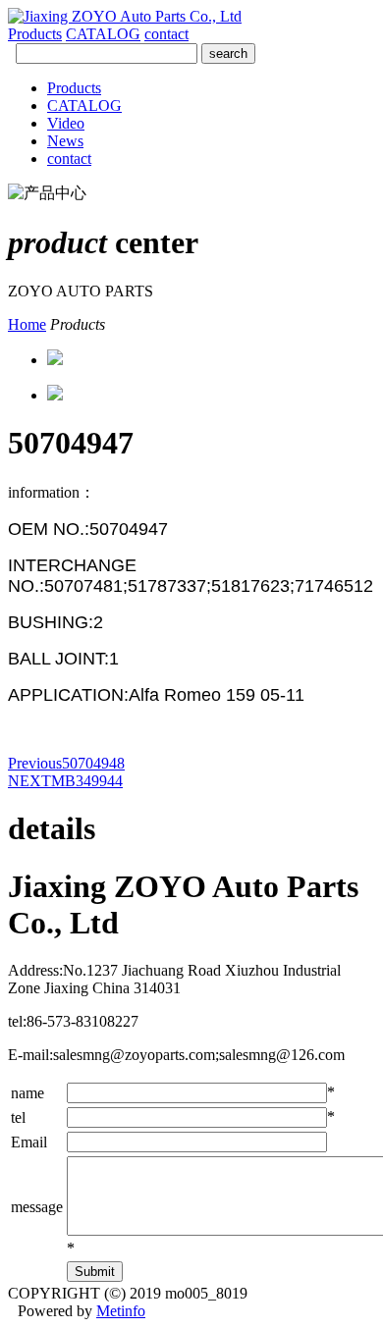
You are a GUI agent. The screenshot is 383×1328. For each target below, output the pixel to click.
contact (166, 34)
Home (27, 324)
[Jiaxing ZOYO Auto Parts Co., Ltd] (125, 16)
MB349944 (65, 780)
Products (35, 34)
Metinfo (120, 1310)
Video (65, 123)
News (65, 141)
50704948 (66, 763)
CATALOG (103, 34)
